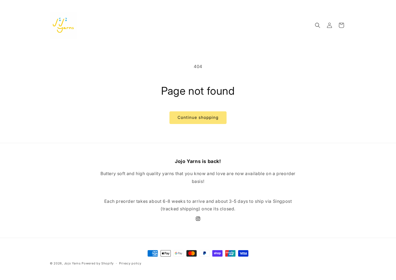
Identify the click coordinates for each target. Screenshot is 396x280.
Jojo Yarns (72, 263)
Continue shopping (198, 117)
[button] (318, 25)
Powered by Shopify (98, 263)
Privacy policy (130, 263)
